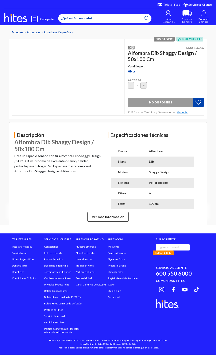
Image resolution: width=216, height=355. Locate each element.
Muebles (18, 32)
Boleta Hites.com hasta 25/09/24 (62, 297)
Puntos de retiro (53, 259)
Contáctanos (51, 246)
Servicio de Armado (55, 316)
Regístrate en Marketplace (123, 278)
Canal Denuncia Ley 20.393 (91, 284)
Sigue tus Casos (117, 259)
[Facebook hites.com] (173, 289)
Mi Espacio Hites (85, 271)
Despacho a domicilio (56, 265)
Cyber (111, 284)
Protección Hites (53, 309)
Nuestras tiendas (85, 253)
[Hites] (15, 18)
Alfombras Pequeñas (58, 32)
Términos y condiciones (57, 271)
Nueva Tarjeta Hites (23, 259)
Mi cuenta (113, 246)
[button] (168, 16)
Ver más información (108, 217)
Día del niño (114, 290)
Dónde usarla (19, 265)
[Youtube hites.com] (185, 289)
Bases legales (115, 271)
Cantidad (134, 80)
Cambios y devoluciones (58, 278)
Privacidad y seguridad (56, 284)
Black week (114, 297)
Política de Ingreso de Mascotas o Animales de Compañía (62, 330)
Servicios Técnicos (54, 322)
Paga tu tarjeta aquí (22, 246)
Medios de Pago (117, 265)
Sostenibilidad (84, 278)
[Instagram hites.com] (161, 289)
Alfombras (34, 32)
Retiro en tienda (53, 253)
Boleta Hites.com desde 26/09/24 (63, 303)
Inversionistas (84, 259)
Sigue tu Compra (117, 253)
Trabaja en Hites (85, 265)
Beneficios (18, 271)
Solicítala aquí (19, 253)
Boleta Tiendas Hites (56, 290)
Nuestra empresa (86, 246)
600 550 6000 (174, 273)
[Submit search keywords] (146, 18)
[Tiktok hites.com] (196, 289)
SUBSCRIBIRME (163, 253)
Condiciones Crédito (23, 278)
